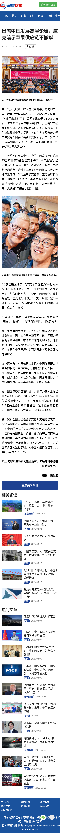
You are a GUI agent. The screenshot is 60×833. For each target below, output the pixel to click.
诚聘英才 (45, 802)
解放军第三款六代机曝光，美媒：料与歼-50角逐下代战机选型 (40, 593)
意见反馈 (25, 806)
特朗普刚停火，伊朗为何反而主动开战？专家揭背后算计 (40, 742)
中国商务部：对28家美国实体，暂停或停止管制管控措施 (40, 555)
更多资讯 (30, 485)
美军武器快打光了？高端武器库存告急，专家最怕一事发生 (40, 780)
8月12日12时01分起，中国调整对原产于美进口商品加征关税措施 (41, 574)
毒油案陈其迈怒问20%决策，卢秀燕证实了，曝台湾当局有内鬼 (40, 761)
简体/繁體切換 (48, 4)
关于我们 (5, 802)
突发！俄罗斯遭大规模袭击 (40, 616)
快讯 (14, 15)
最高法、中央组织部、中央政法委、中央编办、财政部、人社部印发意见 (40, 670)
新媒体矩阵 (6, 810)
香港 (32, 15)
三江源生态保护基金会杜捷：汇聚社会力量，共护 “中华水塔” (40, 506)
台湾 (40, 15)
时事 (23, 15)
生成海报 (30, 46)
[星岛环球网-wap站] (13, 6)
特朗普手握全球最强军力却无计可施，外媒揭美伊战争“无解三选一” (40, 689)
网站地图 (25, 802)
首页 (6, 15)
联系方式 (5, 806)
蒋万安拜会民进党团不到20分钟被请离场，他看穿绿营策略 (40, 708)
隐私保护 (45, 806)
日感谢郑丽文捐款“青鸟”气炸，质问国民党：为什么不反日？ (40, 651)
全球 (49, 15)
